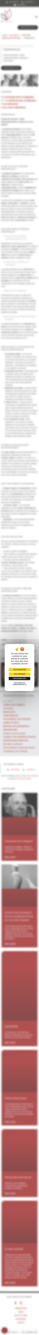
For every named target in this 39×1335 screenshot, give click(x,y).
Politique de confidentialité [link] (19, 684)
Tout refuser (19, 674)
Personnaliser (19, 678)
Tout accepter (19, 670)
